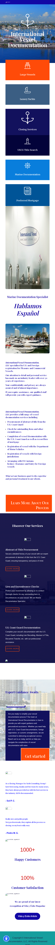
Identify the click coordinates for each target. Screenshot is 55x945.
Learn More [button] (12, 569)
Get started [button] (35, 756)
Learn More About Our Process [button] (30, 505)
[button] (46, 2)
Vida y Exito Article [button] (27, 916)
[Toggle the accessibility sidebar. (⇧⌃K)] (6, 939)
